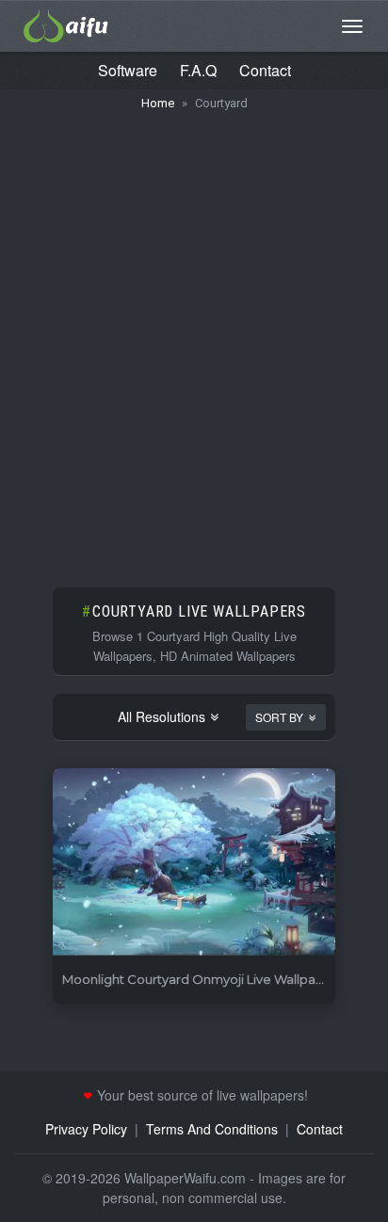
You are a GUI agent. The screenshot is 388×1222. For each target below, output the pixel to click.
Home (157, 103)
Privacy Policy (86, 1128)
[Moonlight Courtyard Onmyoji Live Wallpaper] (194, 862)
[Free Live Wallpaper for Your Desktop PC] (66, 23)
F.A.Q (198, 70)
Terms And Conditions (212, 1128)
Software (127, 70)
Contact (265, 70)
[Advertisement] (194, 340)
